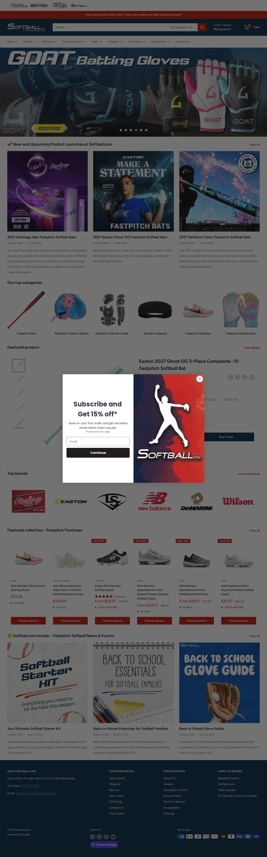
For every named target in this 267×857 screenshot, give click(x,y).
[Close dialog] (200, 379)
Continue (98, 452)
